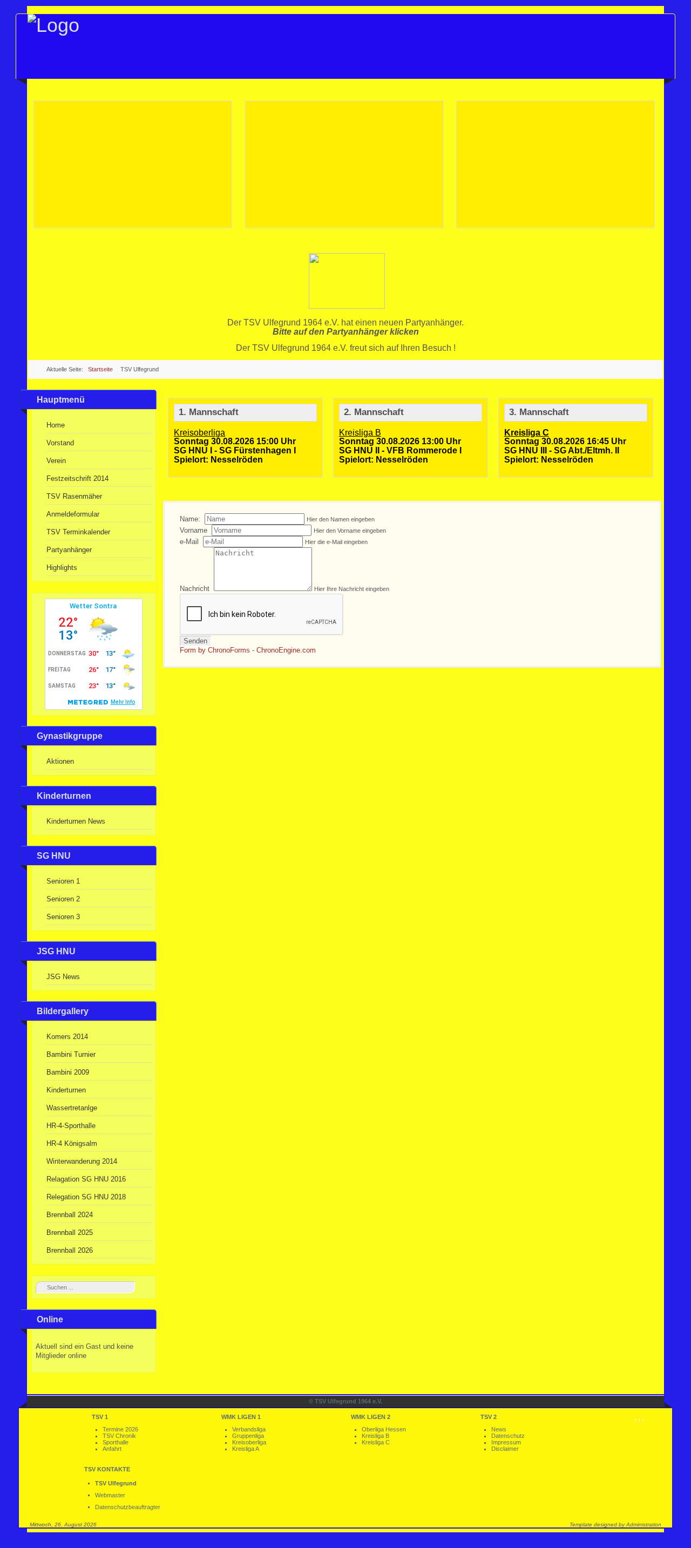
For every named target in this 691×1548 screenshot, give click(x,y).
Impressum (506, 1442)
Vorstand (60, 443)
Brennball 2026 (69, 1250)
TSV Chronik (119, 1435)
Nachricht (196, 589)
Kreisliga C (376, 1442)
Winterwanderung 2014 (81, 1161)
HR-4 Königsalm (71, 1143)
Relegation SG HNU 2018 (86, 1197)
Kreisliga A (245, 1448)
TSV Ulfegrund (116, 1483)
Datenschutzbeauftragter (127, 1507)
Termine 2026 (120, 1429)
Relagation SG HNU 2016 (86, 1179)
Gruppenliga (248, 1435)
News (498, 1429)
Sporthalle (115, 1442)
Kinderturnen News (75, 821)
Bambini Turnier (71, 1054)
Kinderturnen (66, 1090)
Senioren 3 (63, 917)
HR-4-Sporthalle (71, 1126)
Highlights (61, 567)
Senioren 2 (63, 899)
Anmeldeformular (72, 514)
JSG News (63, 977)
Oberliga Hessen (384, 1429)
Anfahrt (112, 1448)
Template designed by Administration (615, 1524)
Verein (56, 461)
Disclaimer (505, 1448)
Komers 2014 (67, 1037)
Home (55, 425)
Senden (195, 641)
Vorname (194, 530)
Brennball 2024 (69, 1215)
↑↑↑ (639, 1420)
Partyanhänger (69, 550)
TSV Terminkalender (78, 532)
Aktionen (60, 761)
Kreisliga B (375, 1435)
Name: (191, 519)
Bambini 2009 (67, 1072)
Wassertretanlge (71, 1108)
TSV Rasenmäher (74, 496)
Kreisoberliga (249, 1442)
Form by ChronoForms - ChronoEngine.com (248, 650)
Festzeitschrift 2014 (77, 478)
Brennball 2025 (69, 1232)
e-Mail (190, 542)
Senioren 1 (63, 881)
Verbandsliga (249, 1429)
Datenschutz (508, 1435)
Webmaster (110, 1495)
